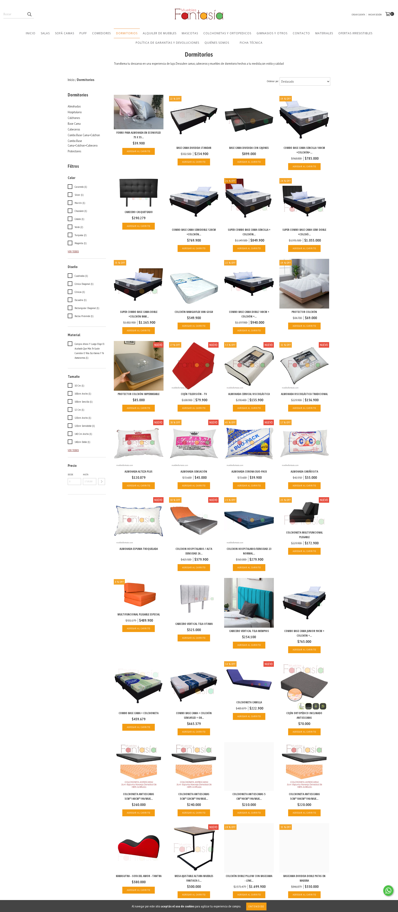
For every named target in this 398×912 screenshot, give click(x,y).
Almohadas (74, 106)
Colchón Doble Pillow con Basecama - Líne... (249, 878)
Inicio (30, 33)
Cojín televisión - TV (194, 394)
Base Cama (74, 123)
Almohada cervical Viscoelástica (249, 394)
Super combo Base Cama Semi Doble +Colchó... (304, 232)
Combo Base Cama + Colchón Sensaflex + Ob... (194, 715)
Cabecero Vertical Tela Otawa (194, 624)
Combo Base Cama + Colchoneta (138, 713)
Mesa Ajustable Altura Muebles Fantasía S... (194, 878)
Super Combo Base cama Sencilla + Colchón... (249, 232)
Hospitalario (75, 112)
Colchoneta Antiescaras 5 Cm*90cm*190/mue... (249, 796)
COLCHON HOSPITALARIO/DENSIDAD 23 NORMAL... (249, 551)
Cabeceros (74, 129)
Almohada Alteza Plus (138, 471)
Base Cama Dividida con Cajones (249, 148)
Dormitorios (127, 33)
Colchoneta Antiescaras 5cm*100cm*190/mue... (304, 796)
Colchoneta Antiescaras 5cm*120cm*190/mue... (193, 796)
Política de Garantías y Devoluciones (167, 43)
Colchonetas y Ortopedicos (227, 33)
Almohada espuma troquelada (139, 549)
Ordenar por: (273, 81)
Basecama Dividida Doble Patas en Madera (304, 878)
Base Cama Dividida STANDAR (193, 148)
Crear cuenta (358, 14)
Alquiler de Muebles (159, 33)
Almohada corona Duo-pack (249, 471)
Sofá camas (64, 33)
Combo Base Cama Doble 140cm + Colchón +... (249, 314)
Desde (70, 474)
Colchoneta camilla (249, 702)
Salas (45, 33)
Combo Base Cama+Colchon (84, 135)
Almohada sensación (194, 471)
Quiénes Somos (217, 43)
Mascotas (190, 33)
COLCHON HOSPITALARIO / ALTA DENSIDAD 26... (194, 551)
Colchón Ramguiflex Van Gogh (194, 312)
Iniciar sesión (375, 14)
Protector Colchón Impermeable (138, 394)
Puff (83, 33)
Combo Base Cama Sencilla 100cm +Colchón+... (304, 150)
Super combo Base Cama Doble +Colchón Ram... (138, 314)
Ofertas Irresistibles (355, 33)
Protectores (74, 151)
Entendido (256, 906)
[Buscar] (29, 14)
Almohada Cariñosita (304, 471)
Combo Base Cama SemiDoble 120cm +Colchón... (194, 232)
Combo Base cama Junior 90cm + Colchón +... (304, 633)
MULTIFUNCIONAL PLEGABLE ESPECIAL (138, 614)
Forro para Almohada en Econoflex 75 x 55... (138, 135)
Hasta (85, 474)
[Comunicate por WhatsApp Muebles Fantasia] (388, 890)
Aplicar (101, 481)
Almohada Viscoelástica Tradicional (304, 394)
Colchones (74, 118)
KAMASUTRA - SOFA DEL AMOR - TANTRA (138, 876)
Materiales (324, 33)
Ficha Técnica (251, 43)
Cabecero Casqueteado (139, 212)
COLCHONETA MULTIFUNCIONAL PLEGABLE (304, 535)
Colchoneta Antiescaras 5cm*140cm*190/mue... (138, 796)
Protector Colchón (304, 312)
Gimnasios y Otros (272, 33)
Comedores (101, 33)
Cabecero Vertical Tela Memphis (249, 631)
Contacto (301, 33)
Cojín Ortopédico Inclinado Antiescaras (304, 715)
